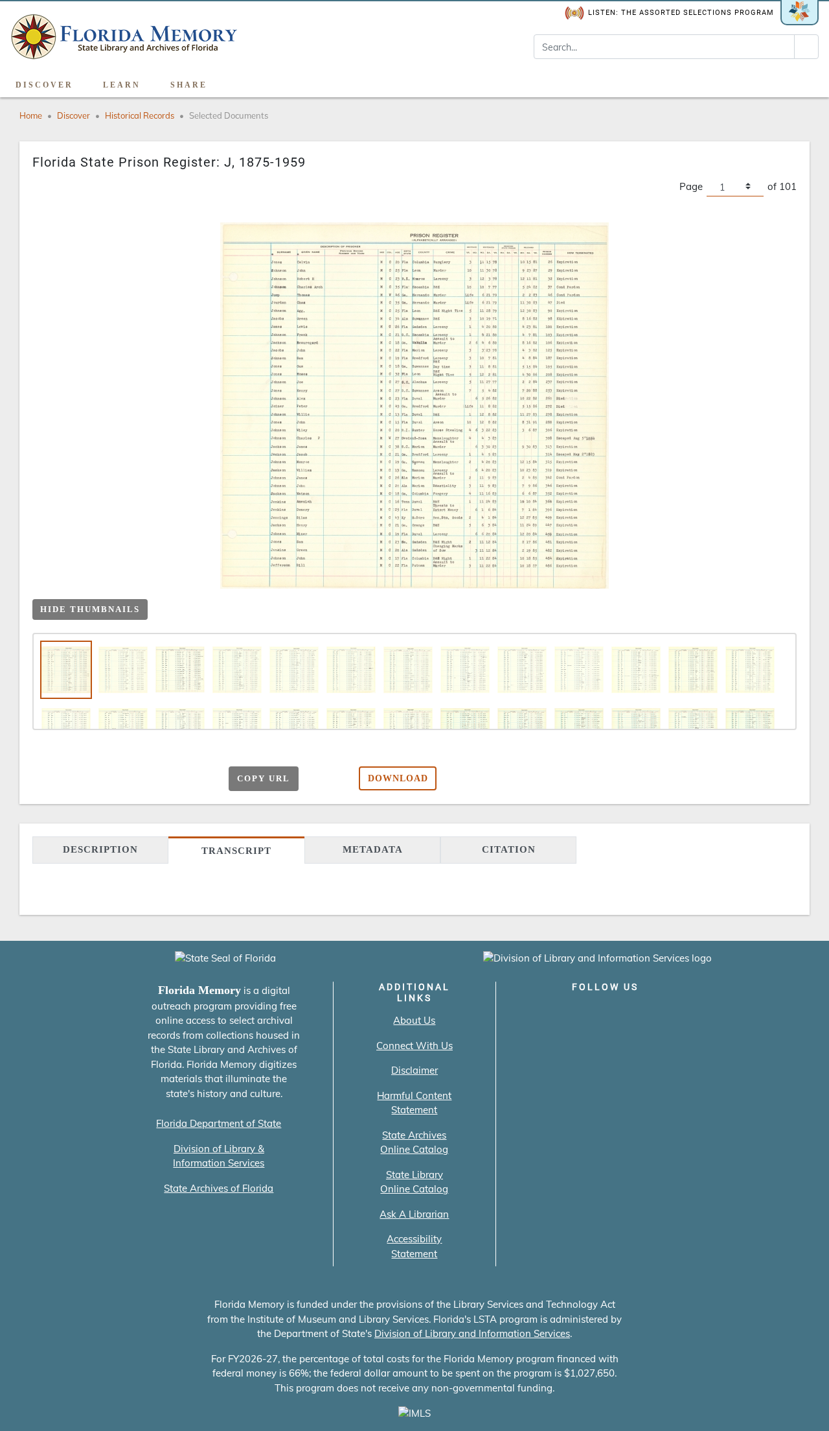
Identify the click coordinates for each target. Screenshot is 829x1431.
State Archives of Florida (218, 1188)
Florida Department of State (218, 1123)
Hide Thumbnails (90, 609)
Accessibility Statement (414, 1246)
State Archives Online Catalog (414, 1142)
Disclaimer (414, 1070)
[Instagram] (605, 1014)
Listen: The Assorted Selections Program (681, 12)
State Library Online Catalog (414, 1182)
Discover (44, 84)
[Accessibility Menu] (805, 80)
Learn (122, 84)
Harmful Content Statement (414, 1103)
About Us (414, 1020)
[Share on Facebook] (121, 780)
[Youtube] (642, 1014)
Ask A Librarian (414, 1214)
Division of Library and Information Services (472, 1333)
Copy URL (263, 778)
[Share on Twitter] (146, 780)
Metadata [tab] (373, 849)
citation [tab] (509, 849)
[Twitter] (568, 1014)
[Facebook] (531, 1014)
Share (188, 84)
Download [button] (398, 778)
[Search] (806, 46)
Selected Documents (228, 115)
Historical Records (139, 115)
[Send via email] (95, 780)
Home (30, 115)
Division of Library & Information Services (218, 1156)
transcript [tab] (236, 851)
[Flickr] (679, 1014)
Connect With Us (414, 1045)
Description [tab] (100, 849)
